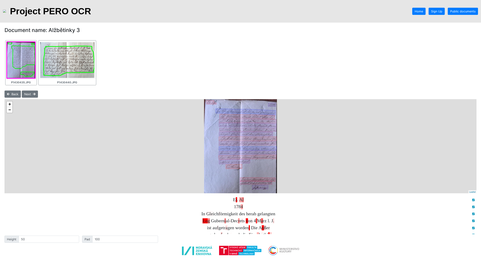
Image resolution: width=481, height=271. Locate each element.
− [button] (9, 109)
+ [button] (9, 104)
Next (28, 94)
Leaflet (472, 191)
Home (419, 11)
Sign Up (436, 11)
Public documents (463, 11)
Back (14, 94)
